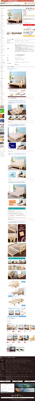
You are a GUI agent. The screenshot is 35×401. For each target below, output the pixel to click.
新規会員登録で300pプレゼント (9, 379)
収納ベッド (2, 16)
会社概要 (13, 399)
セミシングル (2, 56)
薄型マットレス (29, 369)
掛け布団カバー (2, 85)
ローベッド (20, 360)
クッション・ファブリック (3, 43)
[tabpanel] (14, 16)
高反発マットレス (16, 369)
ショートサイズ (2, 76)
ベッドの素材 (1, 363)
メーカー (1, 92)
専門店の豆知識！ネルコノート (9, 377)
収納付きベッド (7, 360)
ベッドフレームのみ (2, 19)
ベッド (4, 5)
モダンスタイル (2, 51)
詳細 (26, 13)
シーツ (1, 79)
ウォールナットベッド (3, 40)
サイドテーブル (7, 373)
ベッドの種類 (1, 360)
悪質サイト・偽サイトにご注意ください (17, 397)
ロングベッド (2, 14)
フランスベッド (2, 94)
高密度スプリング (25, 369)
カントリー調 (11, 366)
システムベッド (2, 21)
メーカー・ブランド (29, 5)
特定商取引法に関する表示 (22, 399)
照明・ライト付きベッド (3, 33)
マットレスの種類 (2, 369)
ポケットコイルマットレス (3, 63)
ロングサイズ (2, 77)
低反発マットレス (2, 67)
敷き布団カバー (31, 371)
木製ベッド (18, 363)
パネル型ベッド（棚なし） (3, 26)
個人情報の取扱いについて (16, 399)
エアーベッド (2, 35)
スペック (28, 8)
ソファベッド (10, 319)
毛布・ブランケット (2, 87)
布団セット (2, 84)
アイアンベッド (21, 363)
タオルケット (2, 88)
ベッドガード (2, 101)
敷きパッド (17, 371)
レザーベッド (2, 42)
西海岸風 (1, 52)
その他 (14, 373)
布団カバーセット (23, 371)
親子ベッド (14, 361)
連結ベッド (11, 361)
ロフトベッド (28, 360)
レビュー (33, 8)
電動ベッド (2, 27)
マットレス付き (2, 18)
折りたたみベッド (2, 22)
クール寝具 (2, 91)
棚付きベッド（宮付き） (16, 360)
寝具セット (2, 81)
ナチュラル (2, 47)
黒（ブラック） (2, 46)
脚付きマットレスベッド (3, 25)
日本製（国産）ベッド (3, 30)
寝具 (21, 5)
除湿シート (2, 90)
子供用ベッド (2, 29)
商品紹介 (31, 8)
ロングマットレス (2, 61)
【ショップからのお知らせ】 (17, 4)
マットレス (13, 5)
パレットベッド (25, 361)
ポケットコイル (7, 369)
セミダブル (2, 10)
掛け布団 (1, 82)
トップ (10, 399)
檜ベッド (1, 39)
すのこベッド (11, 360)
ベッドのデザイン (2, 366)
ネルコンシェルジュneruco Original (2, 93)
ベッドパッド (13, 371)
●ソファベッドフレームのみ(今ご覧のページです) (12, 68)
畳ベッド (7, 363)
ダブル (1, 11)
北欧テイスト (7, 366)
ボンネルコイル (11, 369)
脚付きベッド (2, 32)
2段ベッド (1, 24)
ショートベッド (2, 13)
